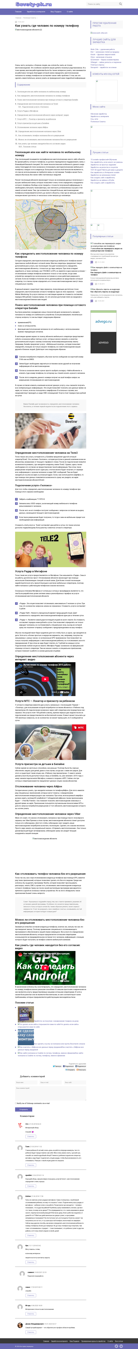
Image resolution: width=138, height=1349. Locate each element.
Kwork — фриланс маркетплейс (103, 55)
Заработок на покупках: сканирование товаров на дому (56, 1021)
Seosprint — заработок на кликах (104, 67)
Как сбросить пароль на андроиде (105, 292)
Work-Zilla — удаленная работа (103, 49)
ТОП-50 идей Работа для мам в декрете (107, 170)
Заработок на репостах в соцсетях (104, 167)
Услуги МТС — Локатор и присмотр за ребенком (35, 119)
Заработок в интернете (36, 12)
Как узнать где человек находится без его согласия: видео (40, 144)
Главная (18, 12)
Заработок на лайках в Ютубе (102, 180)
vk (121, 1346)
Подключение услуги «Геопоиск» (34, 107)
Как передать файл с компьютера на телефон (106, 273)
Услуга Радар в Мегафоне (26, 111)
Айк (26, 1124)
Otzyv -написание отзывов (101, 57)
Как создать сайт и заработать (103, 178)
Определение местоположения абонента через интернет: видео (42, 115)
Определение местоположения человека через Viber (38, 131)
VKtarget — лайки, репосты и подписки (106, 62)
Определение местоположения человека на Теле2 (36, 104)
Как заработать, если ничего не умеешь (107, 162)
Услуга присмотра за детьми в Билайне (32, 123)
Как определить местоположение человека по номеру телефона (42, 96)
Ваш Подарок (56, 12)
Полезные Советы (98, 122)
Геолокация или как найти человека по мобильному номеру (40, 92)
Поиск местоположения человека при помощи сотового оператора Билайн (46, 100)
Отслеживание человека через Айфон (31, 127)
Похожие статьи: (27, 147)
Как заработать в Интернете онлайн (105, 172)
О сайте (70, 12)
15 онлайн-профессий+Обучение (104, 160)
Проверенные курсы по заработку (93, 1341)
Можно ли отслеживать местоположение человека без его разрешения (46, 140)
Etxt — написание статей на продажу (105, 52)
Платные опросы (97, 65)
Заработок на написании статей (103, 175)
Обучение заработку (99, 114)
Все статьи (119, 1341)
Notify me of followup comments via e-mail (33, 1103)
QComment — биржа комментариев (105, 60)
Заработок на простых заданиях (103, 165)
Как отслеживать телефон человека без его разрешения (39, 135)
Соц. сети (94, 119)
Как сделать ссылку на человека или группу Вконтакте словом (59, 1044)
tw (116, 1346)
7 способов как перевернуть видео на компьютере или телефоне (106, 250)
